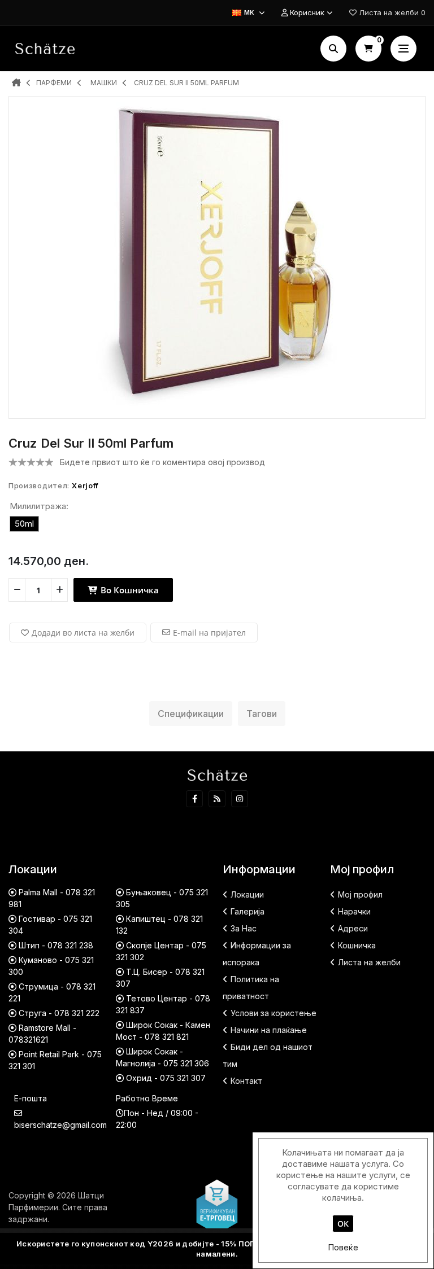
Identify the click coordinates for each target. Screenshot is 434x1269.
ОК (343, 1223)
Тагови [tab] (261, 713)
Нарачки (354, 911)
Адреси (353, 928)
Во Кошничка (128, 590)
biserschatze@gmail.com (60, 1125)
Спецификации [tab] (191, 713)
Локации (247, 894)
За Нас (244, 928)
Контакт (246, 1081)
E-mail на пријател (209, 632)
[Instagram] (239, 798)
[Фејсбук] (194, 798)
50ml (24, 523)
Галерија (247, 911)
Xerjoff (85, 485)
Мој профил (360, 894)
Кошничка (357, 945)
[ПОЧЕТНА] (16, 83)
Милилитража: (39, 506)
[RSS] (217, 798)
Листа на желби (369, 962)
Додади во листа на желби (83, 632)
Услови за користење (273, 1013)
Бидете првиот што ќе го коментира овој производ (162, 462)
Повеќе (343, 1247)
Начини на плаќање (269, 1030)
